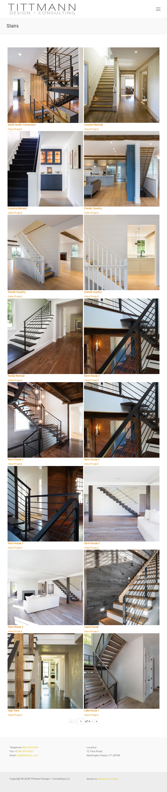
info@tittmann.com (27, 755)
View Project (15, 129)
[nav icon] (158, 9)
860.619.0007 (26, 751)
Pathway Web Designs (108, 779)
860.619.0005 (30, 747)
